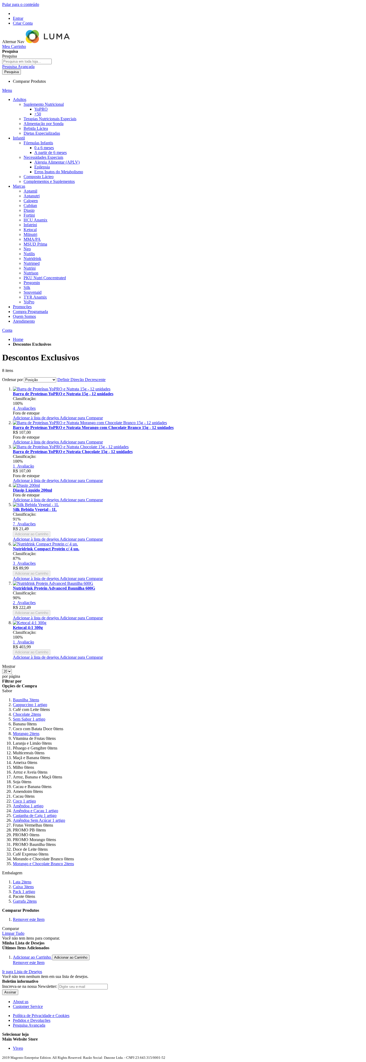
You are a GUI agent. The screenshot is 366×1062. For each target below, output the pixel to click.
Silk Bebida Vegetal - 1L (35, 509)
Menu (7, 90)
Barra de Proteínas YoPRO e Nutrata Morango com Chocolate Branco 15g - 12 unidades (93, 427)
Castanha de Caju (35, 815)
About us (20, 1001)
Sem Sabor (29, 719)
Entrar (18, 18)
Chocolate (27, 714)
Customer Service (28, 1006)
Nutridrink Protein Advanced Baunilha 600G (54, 588)
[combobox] (27, 61)
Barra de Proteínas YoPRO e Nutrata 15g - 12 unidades (63, 393)
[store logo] (48, 41)
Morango (26, 733)
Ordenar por (12, 379)
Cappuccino (30, 704)
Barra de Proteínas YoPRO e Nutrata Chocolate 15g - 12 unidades (73, 451)
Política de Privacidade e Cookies (41, 1015)
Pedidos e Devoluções (31, 1020)
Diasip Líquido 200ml (32, 490)
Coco (24, 801)
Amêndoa (28, 806)
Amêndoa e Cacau (35, 810)
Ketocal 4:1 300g (28, 627)
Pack (24, 891)
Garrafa (25, 901)
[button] (36, 418)
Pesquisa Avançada (18, 66)
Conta (7, 330)
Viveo (18, 1048)
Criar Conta (23, 23)
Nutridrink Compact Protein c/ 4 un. (46, 549)
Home (18, 339)
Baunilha (26, 700)
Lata (22, 882)
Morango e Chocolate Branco (43, 863)
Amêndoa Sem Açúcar (39, 820)
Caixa (23, 886)
